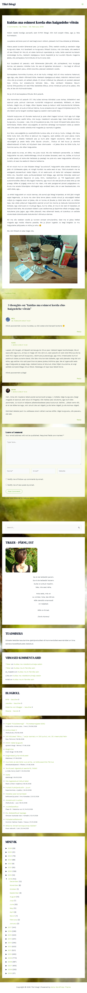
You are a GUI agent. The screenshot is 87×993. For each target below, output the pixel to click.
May (11, 908)
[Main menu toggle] (82, 4)
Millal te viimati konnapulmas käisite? (21, 826)
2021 (10, 867)
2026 (10, 848)
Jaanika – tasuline (13, 703)
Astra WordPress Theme (61, 987)
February (13, 920)
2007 (10, 966)
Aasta (8, 775)
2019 (10, 875)
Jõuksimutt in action (14, 800)
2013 (10, 943)
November (14, 885)
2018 (10, 879)
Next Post (80, 293)
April (12, 912)
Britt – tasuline (12, 699)
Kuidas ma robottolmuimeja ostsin (28, 664)
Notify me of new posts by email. (21, 485)
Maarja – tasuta (12, 711)
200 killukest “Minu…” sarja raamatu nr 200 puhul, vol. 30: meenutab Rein (36, 736)
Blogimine (10, 749)
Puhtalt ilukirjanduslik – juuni (18, 787)
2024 (10, 856)
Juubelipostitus (12, 807)
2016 (10, 931)
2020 (10, 871)
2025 (10, 852)
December (14, 881)
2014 (10, 939)
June (12, 904)
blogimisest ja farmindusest (17, 756)
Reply (79, 332)
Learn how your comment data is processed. (53, 498)
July (11, 901)
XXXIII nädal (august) (14, 743)
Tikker (8, 664)
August (13, 897)
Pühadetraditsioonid (14, 819)
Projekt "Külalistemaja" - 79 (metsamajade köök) (25, 724)
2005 (10, 973)
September (14, 893)
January (13, 924)
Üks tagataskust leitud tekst (17, 781)
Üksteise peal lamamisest (16, 794)
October (13, 889)
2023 (10, 860)
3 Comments (12, 27)
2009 (10, 958)
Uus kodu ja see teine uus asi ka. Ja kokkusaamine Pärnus (30, 762)
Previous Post (9, 293)
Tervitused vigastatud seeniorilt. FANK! (21, 768)
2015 (10, 935)
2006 (10, 969)
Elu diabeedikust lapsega (16, 813)
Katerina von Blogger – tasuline (18, 707)
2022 (10, 864)
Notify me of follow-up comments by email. (25, 479)
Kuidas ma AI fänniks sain (24, 668)
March (12, 916)
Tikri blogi (9, 4)
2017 (10, 927)
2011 (9, 950)
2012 (10, 946)
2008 (10, 962)
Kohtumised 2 (11, 730)
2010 (10, 954)
